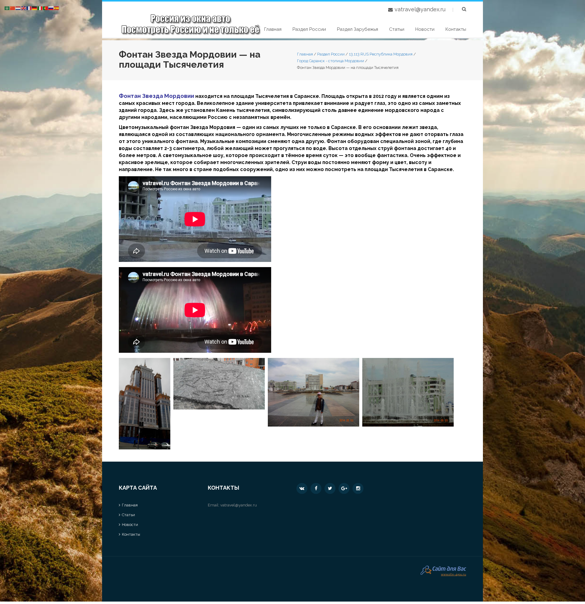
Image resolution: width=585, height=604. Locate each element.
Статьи (396, 29)
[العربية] (7, 7)
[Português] (45, 7)
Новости (424, 29)
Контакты (455, 29)
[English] (24, 7)
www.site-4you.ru (453, 574)
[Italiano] (40, 7)
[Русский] (51, 7)
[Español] (56, 7)
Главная (273, 29)
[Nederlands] (18, 7)
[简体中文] (13, 7)
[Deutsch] (34, 7)
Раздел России (309, 29)
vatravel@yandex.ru (420, 9)
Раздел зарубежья (357, 29)
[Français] (29, 7)
